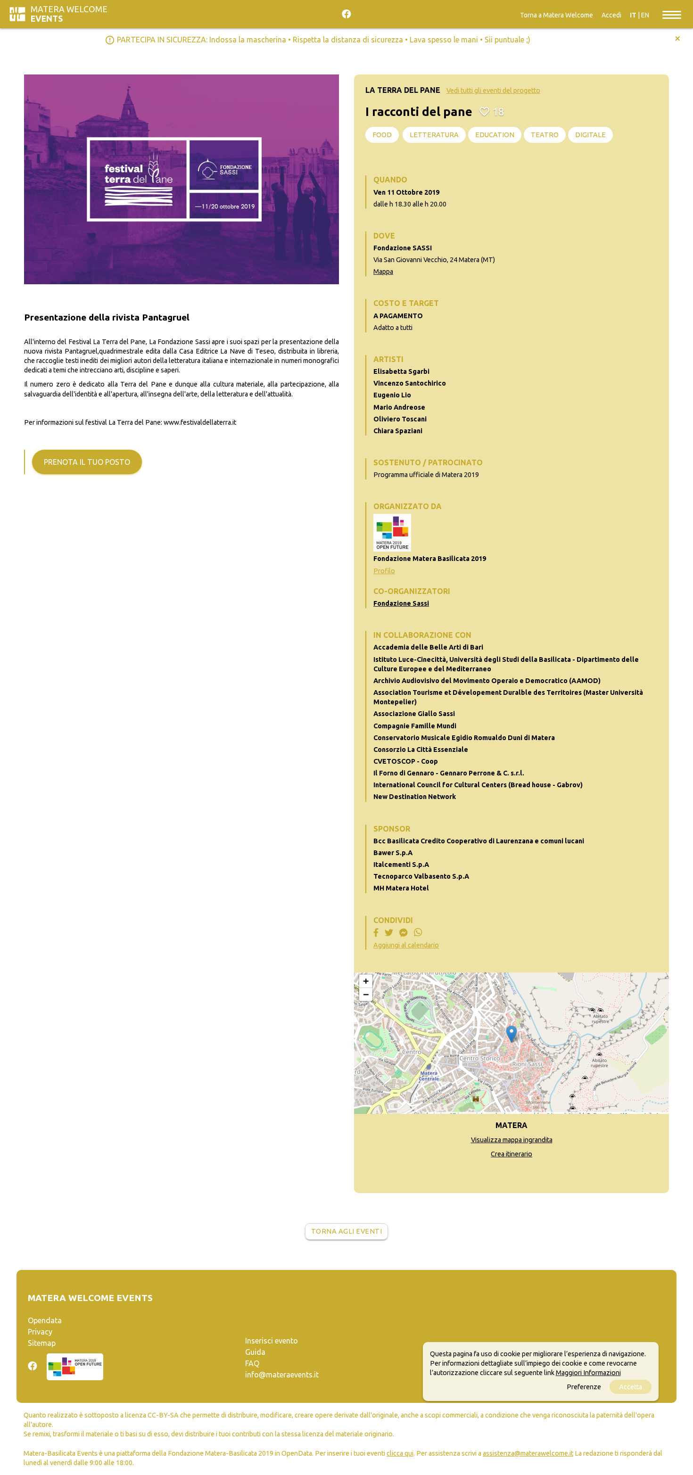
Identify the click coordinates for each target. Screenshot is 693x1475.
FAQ (252, 1363)
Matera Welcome (69, 14)
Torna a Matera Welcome (556, 15)
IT (633, 15)
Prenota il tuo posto (87, 462)
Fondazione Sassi (401, 603)
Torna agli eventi (346, 1231)
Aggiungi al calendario (406, 945)
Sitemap (42, 1343)
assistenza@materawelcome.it (528, 1453)
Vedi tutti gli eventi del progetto (493, 90)
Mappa (383, 271)
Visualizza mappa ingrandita (512, 1140)
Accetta (630, 1387)
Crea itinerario (511, 1154)
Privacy (40, 1331)
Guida (255, 1352)
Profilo (384, 571)
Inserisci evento (271, 1340)
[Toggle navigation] (672, 14)
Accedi (611, 15)
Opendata (45, 1320)
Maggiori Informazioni (588, 1372)
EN (645, 15)
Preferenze (584, 1387)
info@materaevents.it (282, 1374)
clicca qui (400, 1453)
